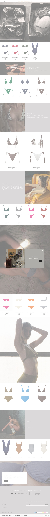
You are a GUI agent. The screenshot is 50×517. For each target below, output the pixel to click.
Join (40, 260)
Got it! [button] (46, 515)
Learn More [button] (25, 515)
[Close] (42, 250)
